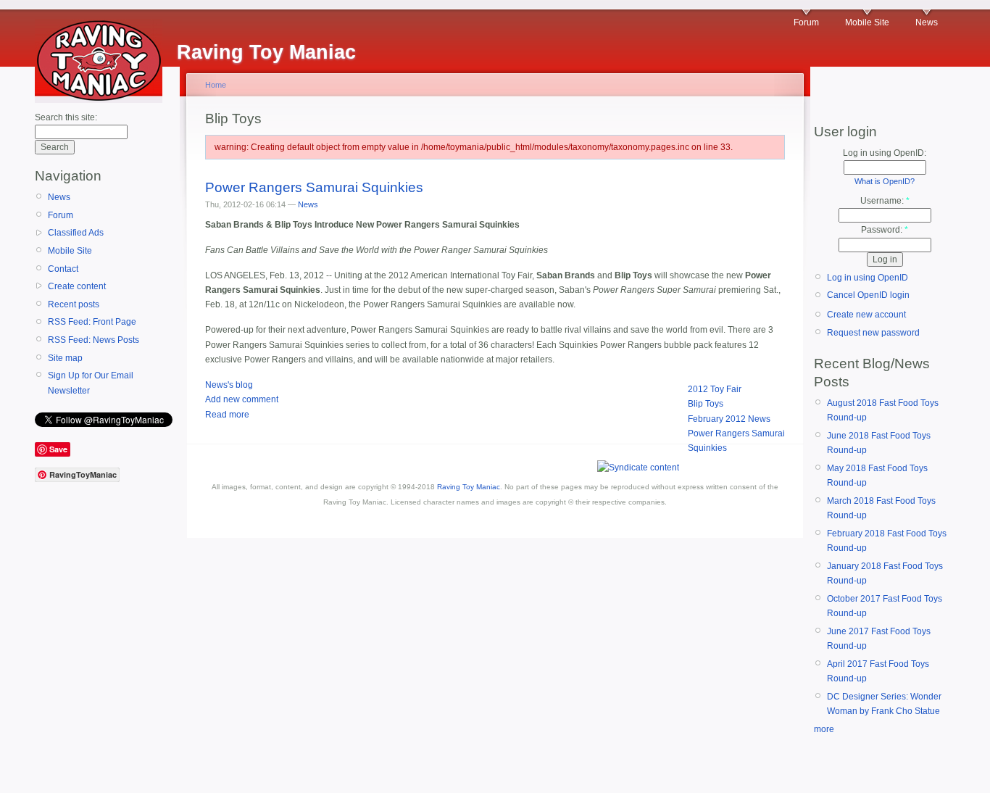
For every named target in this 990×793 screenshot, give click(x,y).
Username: (885, 201)
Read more (227, 415)
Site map (65, 358)
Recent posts (73, 304)
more (824, 729)
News (926, 22)
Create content (77, 286)
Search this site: (66, 117)
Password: (884, 230)
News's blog (229, 385)
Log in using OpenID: (884, 153)
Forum (806, 22)
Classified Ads (76, 233)
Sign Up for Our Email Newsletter (90, 382)
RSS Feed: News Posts (93, 340)
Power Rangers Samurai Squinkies (314, 187)
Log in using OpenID (867, 278)
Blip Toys (705, 404)
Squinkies (707, 448)
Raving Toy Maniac (468, 487)
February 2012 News (729, 419)
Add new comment (241, 399)
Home (215, 84)
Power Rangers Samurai (736, 433)
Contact (63, 269)
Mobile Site (867, 22)
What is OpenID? (884, 181)
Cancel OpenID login (868, 295)
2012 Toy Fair (714, 389)
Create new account (866, 315)
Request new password (873, 333)
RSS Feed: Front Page (92, 322)
